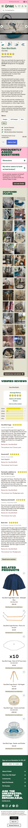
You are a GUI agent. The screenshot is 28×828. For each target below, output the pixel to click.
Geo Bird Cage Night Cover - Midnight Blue (14, 600)
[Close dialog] (26, 406)
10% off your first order (14, 1)
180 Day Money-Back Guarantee (13, 132)
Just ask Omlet (19, 183)
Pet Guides (6, 786)
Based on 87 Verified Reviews (15, 399)
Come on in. (6, 801)
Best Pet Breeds (7, 782)
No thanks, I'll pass (14, 420)
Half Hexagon (14, 119)
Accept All (14, 818)
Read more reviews (8, 559)
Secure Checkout (9, 127)
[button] (1, 26)
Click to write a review (15, 403)
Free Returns (7, 129)
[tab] (14, 160)
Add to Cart (12, 142)
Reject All (14, 821)
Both (22, 119)
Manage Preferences (14, 825)
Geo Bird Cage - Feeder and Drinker (14, 743)
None (4, 123)
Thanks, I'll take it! (14, 418)
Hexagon (5, 119)
